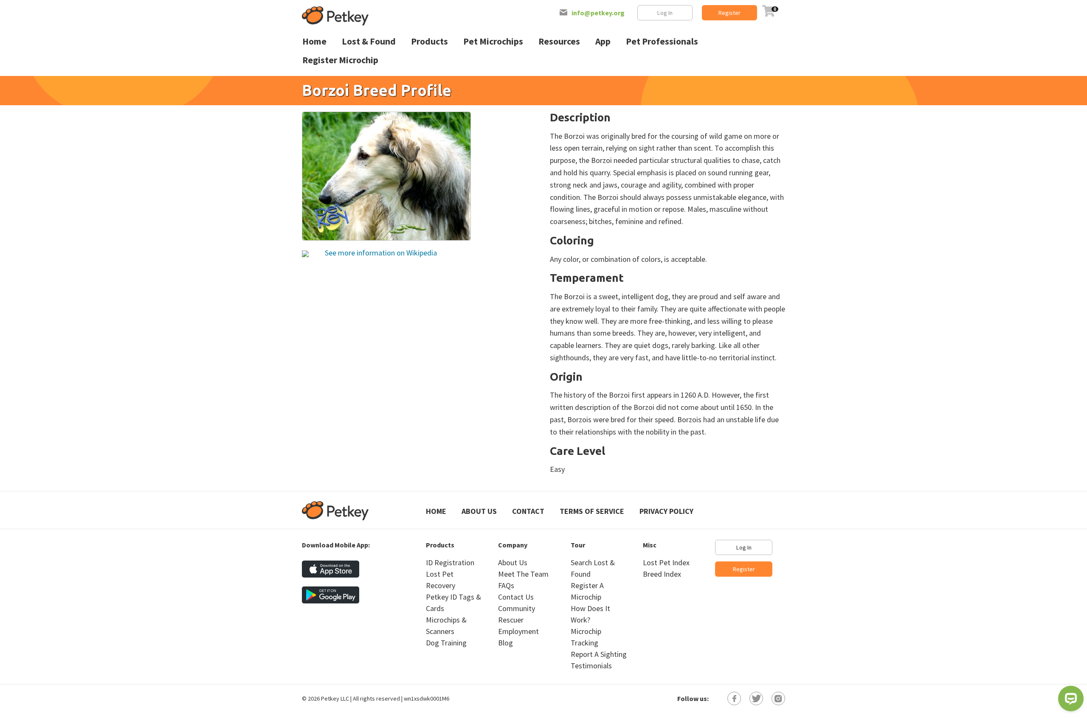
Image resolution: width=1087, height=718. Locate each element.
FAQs (506, 585)
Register (729, 13)
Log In (665, 13)
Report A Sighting (599, 654)
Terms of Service (592, 511)
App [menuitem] (603, 41)
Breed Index (662, 574)
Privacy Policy (666, 511)
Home (436, 511)
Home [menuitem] (314, 41)
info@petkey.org (598, 12)
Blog (505, 643)
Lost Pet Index (666, 562)
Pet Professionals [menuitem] (662, 41)
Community (516, 608)
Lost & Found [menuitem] (369, 41)
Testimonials (591, 665)
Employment (518, 631)
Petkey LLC (335, 698)
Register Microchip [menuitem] (340, 60)
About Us (479, 511)
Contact (528, 511)
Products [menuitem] (429, 41)
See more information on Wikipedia (380, 253)
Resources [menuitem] (559, 41)
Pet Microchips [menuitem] (493, 41)
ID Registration (450, 562)
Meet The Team (523, 574)
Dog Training (446, 643)
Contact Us (516, 597)
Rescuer (511, 620)
